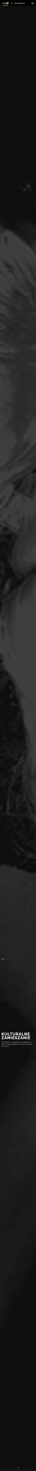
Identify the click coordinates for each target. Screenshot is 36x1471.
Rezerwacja (20, 3)
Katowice (5, 5)
